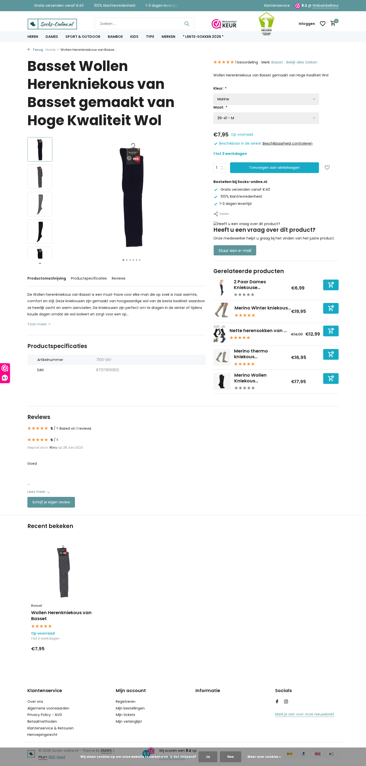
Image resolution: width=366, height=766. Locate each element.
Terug (37, 49)
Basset (277, 62)
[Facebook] (277, 702)
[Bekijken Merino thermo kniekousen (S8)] (221, 357)
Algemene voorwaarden (48, 708)
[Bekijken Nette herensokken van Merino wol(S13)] (219, 334)
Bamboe (115, 36)
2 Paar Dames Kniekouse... (250, 285)
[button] (123, 260)
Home (51, 49)
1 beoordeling (246, 62)
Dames (52, 36)
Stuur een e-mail (235, 250)
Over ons (35, 701)
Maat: (220, 107)
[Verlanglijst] (322, 23)
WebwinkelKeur (325, 5)
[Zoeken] (186, 23)
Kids (134, 36)
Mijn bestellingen (130, 708)
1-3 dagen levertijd (235, 203)
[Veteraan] (266, 23)
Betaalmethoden (42, 721)
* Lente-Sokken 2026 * (203, 36)
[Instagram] (286, 702)
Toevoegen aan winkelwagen (274, 167)
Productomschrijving (46, 278)
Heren (32, 36)
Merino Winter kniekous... (263, 308)
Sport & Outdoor (82, 36)
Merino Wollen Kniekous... (250, 378)
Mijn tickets (125, 714)
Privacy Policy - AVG (44, 714)
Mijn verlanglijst (129, 721)
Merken (168, 36)
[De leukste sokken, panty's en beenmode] (52, 24)
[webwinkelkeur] (224, 24)
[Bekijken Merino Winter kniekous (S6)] (222, 311)
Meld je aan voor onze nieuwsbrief (304, 714)
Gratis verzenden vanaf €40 (245, 189)
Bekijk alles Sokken (301, 62)
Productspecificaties (89, 278)
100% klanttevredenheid (241, 196)
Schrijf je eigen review (51, 502)
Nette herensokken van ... (258, 330)
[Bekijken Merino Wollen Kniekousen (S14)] (222, 381)
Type (150, 36)
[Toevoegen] (331, 285)
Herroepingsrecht (42, 734)
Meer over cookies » (264, 757)
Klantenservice (277, 5)
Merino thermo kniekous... (251, 354)
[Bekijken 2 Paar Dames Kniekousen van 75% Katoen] (221, 288)
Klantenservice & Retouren (50, 728)
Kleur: (219, 88)
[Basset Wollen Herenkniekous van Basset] (63, 571)
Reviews (118, 278)
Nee (230, 757)
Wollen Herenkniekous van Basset (61, 615)
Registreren (125, 701)
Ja (208, 757)
